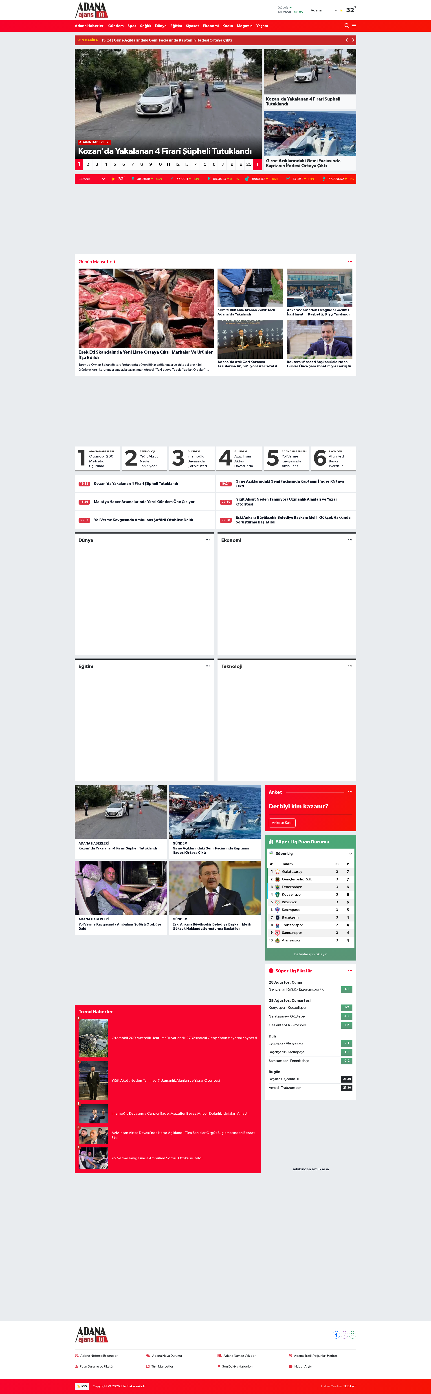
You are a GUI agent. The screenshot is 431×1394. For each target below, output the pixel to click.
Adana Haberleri (89, 26)
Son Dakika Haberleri (237, 1366)
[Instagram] (344, 1335)
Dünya (161, 26)
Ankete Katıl (282, 823)
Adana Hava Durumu (167, 1355)
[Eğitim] (208, 666)
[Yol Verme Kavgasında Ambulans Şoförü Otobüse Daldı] (121, 888)
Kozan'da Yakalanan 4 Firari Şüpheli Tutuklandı (136, 484)
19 (240, 164)
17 (222, 164)
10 (159, 164)
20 (249, 164)
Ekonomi (211, 26)
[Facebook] (336, 1335)
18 (231, 164)
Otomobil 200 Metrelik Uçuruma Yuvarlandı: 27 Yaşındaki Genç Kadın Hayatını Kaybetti (101, 461)
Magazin (245, 26)
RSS (84, 1386)
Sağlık (145, 26)
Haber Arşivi (303, 1366)
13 (186, 164)
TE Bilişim (349, 1386)
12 (177, 164)
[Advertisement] (215, 219)
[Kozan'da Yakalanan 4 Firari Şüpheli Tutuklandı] (121, 812)
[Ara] (347, 26)
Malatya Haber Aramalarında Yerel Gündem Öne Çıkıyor (144, 502)
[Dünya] (208, 540)
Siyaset (192, 26)
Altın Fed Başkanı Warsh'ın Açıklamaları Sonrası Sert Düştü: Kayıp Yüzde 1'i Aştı (340, 461)
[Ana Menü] (353, 26)
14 (195, 164)
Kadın (227, 26)
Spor (132, 26)
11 (168, 164)
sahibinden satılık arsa (310, 1169)
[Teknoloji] (350, 666)
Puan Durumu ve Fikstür (97, 1366)
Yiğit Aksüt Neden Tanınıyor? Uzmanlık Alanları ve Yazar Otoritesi (152, 461)
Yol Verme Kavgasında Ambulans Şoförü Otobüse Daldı (294, 461)
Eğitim (176, 26)
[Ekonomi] (350, 540)
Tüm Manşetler (162, 1366)
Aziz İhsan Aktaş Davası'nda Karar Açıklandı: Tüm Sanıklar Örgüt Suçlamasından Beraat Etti (246, 461)
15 (204, 164)
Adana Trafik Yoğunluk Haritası (316, 1355)
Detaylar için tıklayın (310, 954)
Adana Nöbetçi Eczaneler (99, 1355)
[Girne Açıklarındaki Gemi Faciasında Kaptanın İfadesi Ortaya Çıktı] (215, 812)
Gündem (116, 26)
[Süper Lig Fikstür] (350, 971)
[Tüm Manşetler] (350, 262)
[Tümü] (350, 792)
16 (213, 164)
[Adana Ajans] (91, 10)
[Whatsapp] (352, 1335)
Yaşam (262, 26)
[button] (347, 40)
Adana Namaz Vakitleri (240, 1355)
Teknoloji (147, 451)
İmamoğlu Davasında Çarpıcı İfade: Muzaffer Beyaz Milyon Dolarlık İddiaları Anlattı (198, 461)
